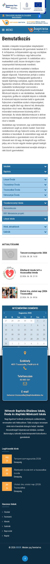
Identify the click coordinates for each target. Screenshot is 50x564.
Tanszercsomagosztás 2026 (33, 252)
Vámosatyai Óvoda (11, 195)
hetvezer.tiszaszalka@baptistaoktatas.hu (25, 395)
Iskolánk (6, 166)
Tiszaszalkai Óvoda (11, 190)
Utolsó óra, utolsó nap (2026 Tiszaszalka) (33, 292)
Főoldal (7, 512)
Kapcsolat (8, 531)
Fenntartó (8, 517)
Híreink (6, 521)
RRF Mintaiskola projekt (13, 213)
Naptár (6, 536)
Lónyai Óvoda (9, 179)
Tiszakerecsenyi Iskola (13, 203)
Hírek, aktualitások (11, 226)
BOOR (18, 547)
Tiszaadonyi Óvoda (11, 184)
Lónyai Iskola (9, 218)
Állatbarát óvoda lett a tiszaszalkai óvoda (31, 271)
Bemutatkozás (10, 208)
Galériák (6, 232)
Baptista (7, 171)
